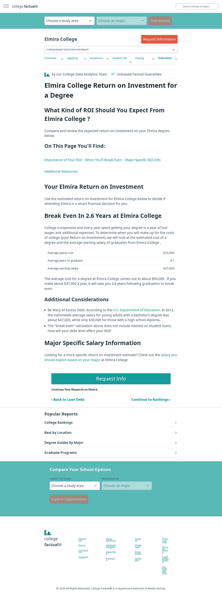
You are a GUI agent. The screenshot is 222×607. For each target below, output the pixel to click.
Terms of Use (165, 540)
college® (53, 541)
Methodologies (111, 546)
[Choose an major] (121, 20)
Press (82, 545)
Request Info (111, 378)
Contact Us (83, 551)
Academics (96, 58)
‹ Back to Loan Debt (68, 399)
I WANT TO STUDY (61, 478)
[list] (54, 58)
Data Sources (111, 539)
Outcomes (165, 58)
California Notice (165, 559)
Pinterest (138, 546)
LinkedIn (138, 559)
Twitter (138, 539)
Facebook (138, 552)
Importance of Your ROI (63, 160)
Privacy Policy (165, 549)
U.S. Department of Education (136, 310)
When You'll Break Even (103, 160)
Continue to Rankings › (151, 399)
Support (83, 557)
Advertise (111, 552)
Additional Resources (61, 171)
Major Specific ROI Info (143, 160)
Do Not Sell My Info (164, 570)
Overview (50, 58)
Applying (72, 58)
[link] (54, 58)
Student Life (120, 58)
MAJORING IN (110, 478)
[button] (159, 39)
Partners (110, 559)
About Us (82, 539)
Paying (139, 58)
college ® (25, 6)
